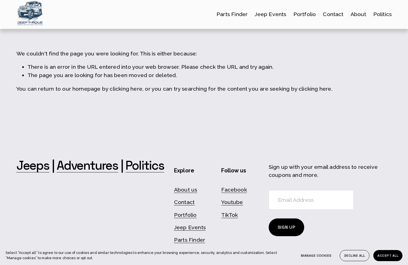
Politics (382, 14)
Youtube (232, 202)
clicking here (126, 89)
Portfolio (304, 14)
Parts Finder (232, 14)
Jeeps (32, 165)
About (358, 14)
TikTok (229, 215)
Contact (333, 14)
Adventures (87, 165)
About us (185, 190)
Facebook (234, 190)
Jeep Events (270, 14)
